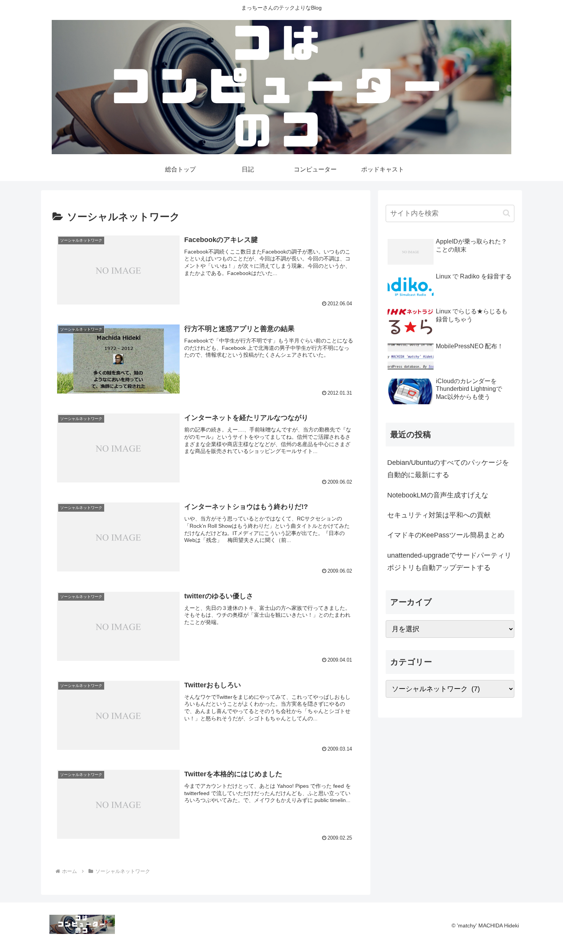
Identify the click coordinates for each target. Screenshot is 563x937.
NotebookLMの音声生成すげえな (437, 495)
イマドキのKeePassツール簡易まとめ (445, 535)
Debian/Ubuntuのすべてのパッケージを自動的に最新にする (448, 469)
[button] (506, 213)
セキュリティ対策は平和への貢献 (439, 515)
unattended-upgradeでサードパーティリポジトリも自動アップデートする (449, 561)
